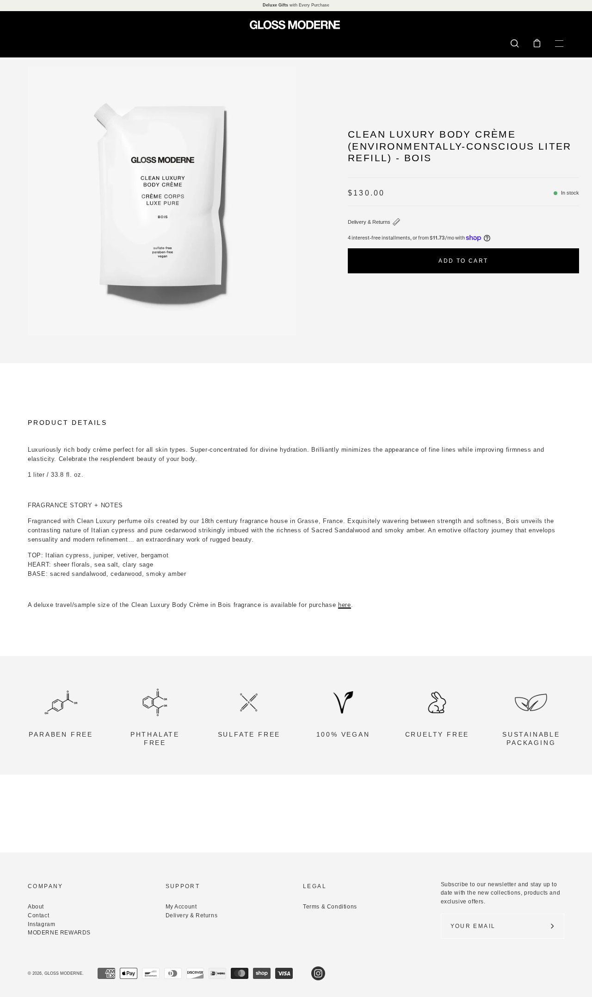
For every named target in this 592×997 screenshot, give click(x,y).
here (344, 604)
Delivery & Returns (369, 222)
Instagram (41, 924)
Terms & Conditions (330, 906)
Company (45, 886)
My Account (181, 906)
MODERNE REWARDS (59, 932)
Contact (38, 915)
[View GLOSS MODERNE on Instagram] (318, 973)
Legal (315, 886)
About (36, 906)
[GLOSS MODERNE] (296, 24)
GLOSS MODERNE (63, 973)
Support (183, 886)
